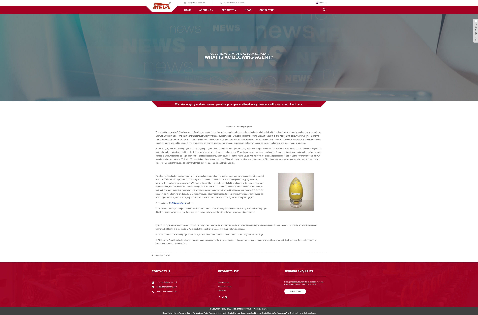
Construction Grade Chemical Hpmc (231, 313)
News (248, 10)
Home (187, 10)
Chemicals (222, 291)
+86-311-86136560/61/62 (167, 291)
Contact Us (266, 10)
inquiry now (295, 291)
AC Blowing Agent (178, 203)
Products (227, 10)
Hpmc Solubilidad (252, 313)
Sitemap (265, 309)
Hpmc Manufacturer (170, 313)
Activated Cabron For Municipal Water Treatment (198, 313)
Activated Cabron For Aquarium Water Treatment (279, 313)
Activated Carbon (225, 287)
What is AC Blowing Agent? (250, 53)
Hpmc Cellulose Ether (307, 313)
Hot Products (255, 309)
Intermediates (223, 283)
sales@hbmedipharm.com (196, 3)
